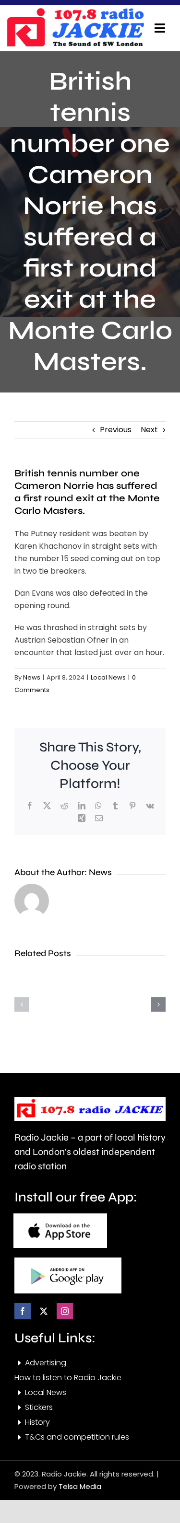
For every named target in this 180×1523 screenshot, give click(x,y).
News (31, 677)
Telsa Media (80, 1486)
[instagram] (65, 1311)
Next (149, 429)
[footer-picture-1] (60, 1217)
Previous (116, 429)
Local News (108, 677)
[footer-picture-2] (67, 1261)
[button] (21, 1004)
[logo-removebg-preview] (90, 1100)
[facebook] (22, 1311)
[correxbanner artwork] (75, 11)
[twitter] (44, 1311)
